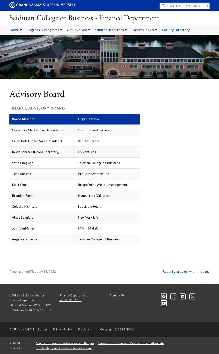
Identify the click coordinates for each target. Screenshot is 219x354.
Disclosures (86, 329)
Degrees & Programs (43, 30)
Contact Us (117, 295)
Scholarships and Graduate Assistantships (64, 348)
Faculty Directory (176, 30)
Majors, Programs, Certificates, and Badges (65, 343)
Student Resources (110, 30)
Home (14, 30)
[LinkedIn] (183, 296)
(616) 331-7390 (70, 300)
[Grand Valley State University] (42, 7)
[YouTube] (164, 303)
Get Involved (77, 30)
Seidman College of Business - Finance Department (84, 17)
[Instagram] (174, 296)
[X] (192, 296)
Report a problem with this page (186, 271)
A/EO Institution (28, 329)
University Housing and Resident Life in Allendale (131, 343)
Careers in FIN (143, 30)
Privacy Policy (62, 329)
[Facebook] (164, 296)
